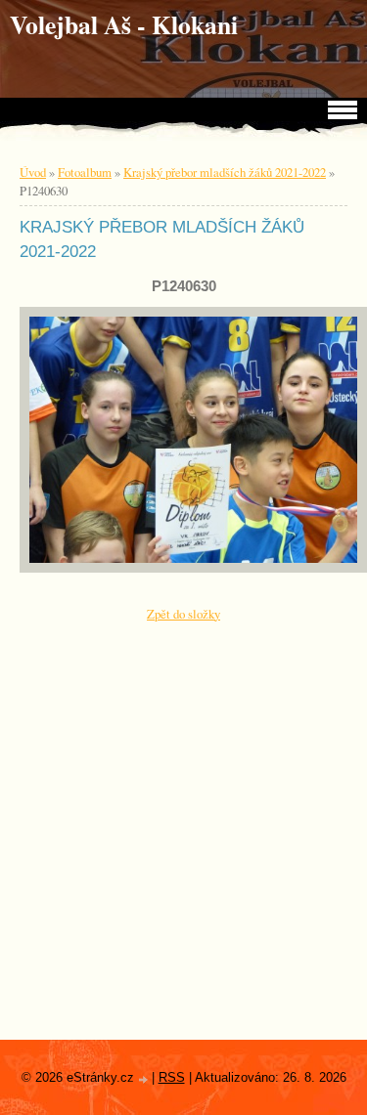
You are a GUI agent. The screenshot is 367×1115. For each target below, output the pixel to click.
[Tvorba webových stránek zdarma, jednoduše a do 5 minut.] (145, 1079)
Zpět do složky (183, 613)
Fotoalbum (85, 172)
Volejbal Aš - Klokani (124, 24)
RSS (172, 1077)
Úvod (33, 172)
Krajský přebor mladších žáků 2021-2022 (224, 172)
